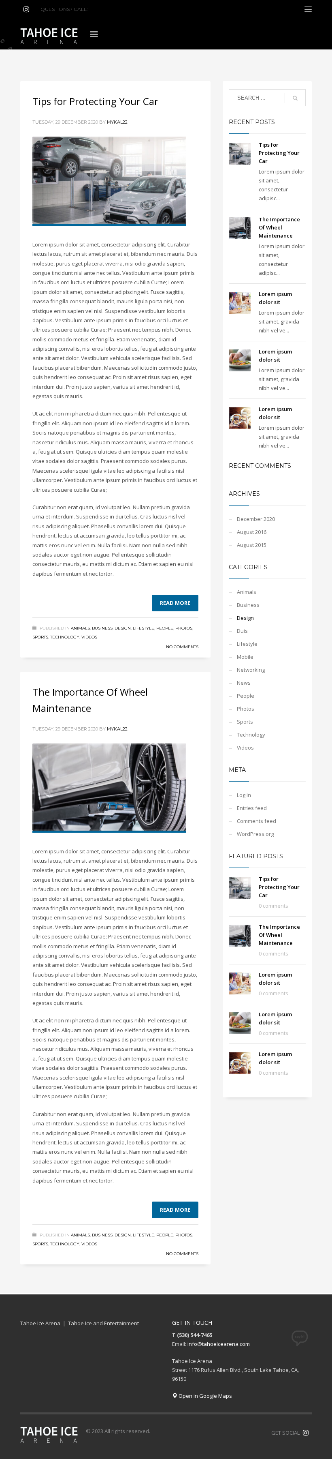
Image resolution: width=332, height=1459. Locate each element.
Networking (251, 669)
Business (102, 628)
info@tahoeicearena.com (218, 1344)
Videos (89, 637)
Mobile (245, 656)
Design (123, 628)
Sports (40, 637)
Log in (244, 795)
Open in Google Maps (204, 1395)
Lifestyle (143, 628)
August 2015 (251, 544)
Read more (175, 602)
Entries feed (252, 808)
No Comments (182, 646)
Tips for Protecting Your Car (95, 101)
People (164, 628)
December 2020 (256, 519)
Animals (80, 628)
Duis (242, 630)
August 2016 (251, 532)
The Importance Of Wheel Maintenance (279, 227)
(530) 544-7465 (108, 9)
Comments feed (256, 821)
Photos (183, 628)
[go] (295, 98)
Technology (64, 637)
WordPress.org (255, 834)
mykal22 (117, 122)
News (244, 682)
